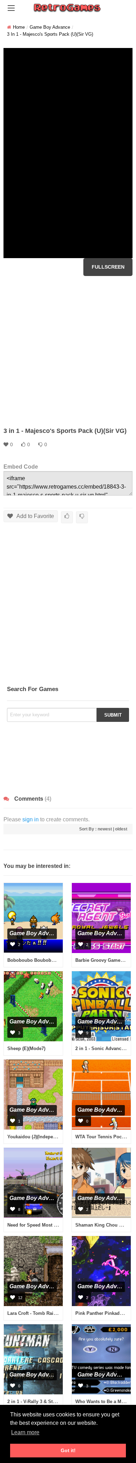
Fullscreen (108, 267)
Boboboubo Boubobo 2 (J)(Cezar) (43, 960)
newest (105, 829)
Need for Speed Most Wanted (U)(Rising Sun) (55, 1225)
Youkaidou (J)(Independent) (37, 1136)
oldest (121, 829)
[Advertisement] (68, 351)
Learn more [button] (25, 1432)
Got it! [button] (68, 1450)
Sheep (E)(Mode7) (26, 1048)
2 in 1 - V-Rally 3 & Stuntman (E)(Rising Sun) (55, 1401)
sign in (30, 819)
